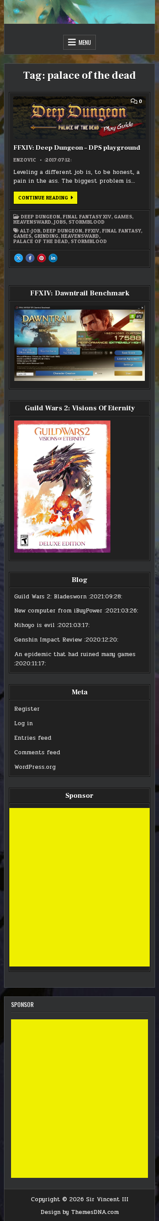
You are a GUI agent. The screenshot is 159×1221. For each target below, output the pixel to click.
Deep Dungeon (40, 216)
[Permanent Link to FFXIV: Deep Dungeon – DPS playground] (79, 117)
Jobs (60, 222)
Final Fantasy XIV (87, 216)
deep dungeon (62, 230)
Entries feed (32, 738)
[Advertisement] (79, 887)
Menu (85, 42)
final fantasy (121, 230)
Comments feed (37, 752)
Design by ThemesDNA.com (80, 1212)
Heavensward (32, 222)
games (22, 236)
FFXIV (92, 230)
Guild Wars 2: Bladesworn (50, 596)
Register (27, 709)
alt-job (30, 230)
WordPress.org (35, 767)
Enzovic (24, 159)
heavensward (80, 236)
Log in (23, 723)
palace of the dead (40, 241)
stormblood (89, 241)
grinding (46, 236)
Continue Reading (48, 199)
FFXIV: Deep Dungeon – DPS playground (76, 148)
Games (123, 216)
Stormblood (86, 222)
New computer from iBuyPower (58, 610)
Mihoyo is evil (34, 625)
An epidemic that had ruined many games (75, 654)
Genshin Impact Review (48, 639)
